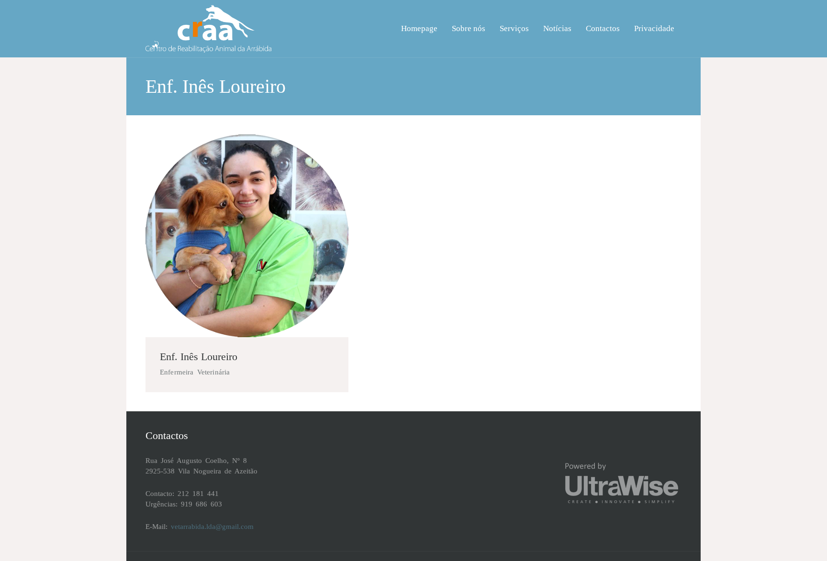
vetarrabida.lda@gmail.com (212, 526)
